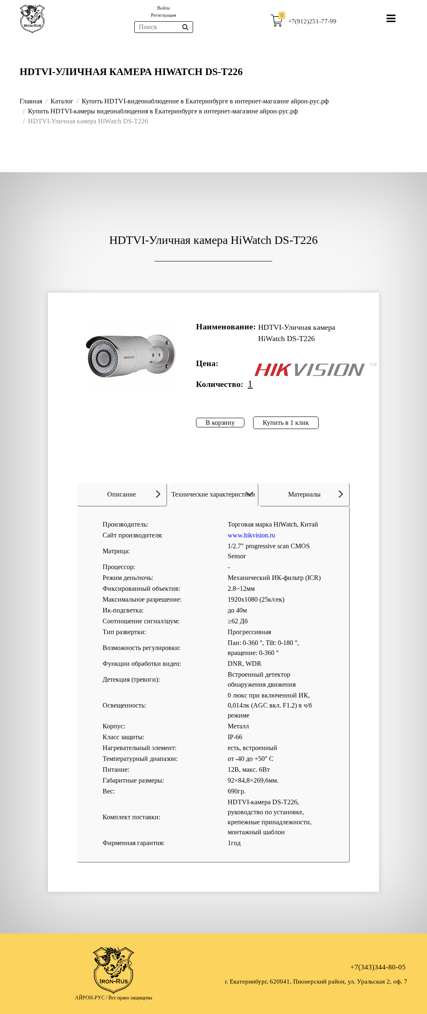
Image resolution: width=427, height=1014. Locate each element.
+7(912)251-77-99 (312, 21)
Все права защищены (130, 998)
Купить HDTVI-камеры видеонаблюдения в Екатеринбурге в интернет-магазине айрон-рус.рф (163, 111)
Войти (163, 7)
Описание (121, 494)
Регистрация (163, 15)
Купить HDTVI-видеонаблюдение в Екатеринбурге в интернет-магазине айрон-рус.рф (205, 101)
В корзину (220, 422)
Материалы (304, 494)
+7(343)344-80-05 (378, 967)
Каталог (61, 101)
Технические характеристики (213, 494)
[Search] (185, 27)
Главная (31, 101)
